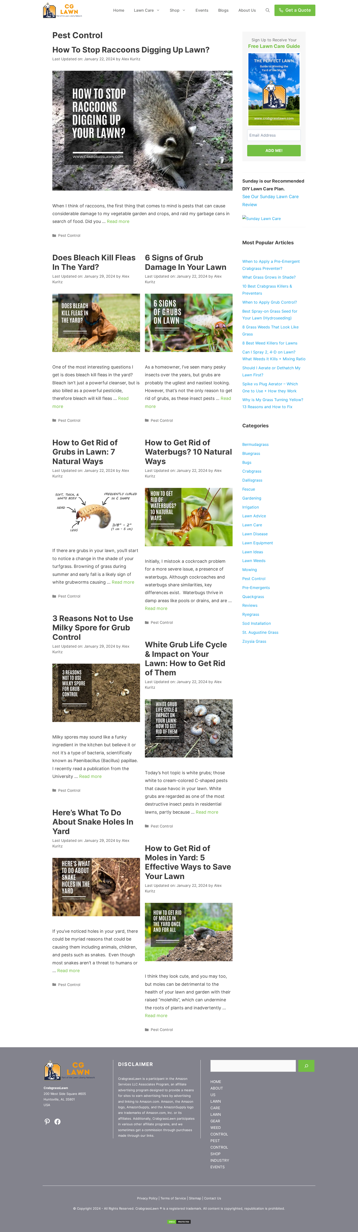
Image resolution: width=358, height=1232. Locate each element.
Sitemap (195, 1198)
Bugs (246, 462)
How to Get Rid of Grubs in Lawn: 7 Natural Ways (85, 452)
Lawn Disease (255, 533)
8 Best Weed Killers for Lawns (269, 343)
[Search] (306, 1066)
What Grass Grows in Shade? (269, 277)
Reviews (249, 605)
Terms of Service (173, 1198)
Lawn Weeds (253, 560)
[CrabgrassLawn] (62, 10)
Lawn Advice (254, 515)
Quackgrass (253, 596)
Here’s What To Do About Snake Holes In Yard (92, 822)
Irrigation (250, 507)
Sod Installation (256, 623)
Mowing (249, 569)
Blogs (223, 10)
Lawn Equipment (257, 542)
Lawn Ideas (252, 551)
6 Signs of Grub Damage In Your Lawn (185, 262)
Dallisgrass (252, 480)
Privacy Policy (147, 1198)
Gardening (251, 498)
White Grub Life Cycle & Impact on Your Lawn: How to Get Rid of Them (186, 658)
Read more (118, 221)
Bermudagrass (255, 444)
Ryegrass (250, 614)
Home (118, 10)
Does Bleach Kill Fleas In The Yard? (94, 262)
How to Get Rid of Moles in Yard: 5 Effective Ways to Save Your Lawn (188, 862)
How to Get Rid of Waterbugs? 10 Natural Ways (188, 452)
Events (202, 10)
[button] (267, 10)
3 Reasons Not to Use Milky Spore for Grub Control (92, 628)
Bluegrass (251, 453)
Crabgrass (251, 471)
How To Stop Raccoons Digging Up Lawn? (131, 49)
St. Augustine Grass (260, 632)
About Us (247, 10)
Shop (174, 10)
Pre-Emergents (256, 587)
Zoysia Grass (254, 641)
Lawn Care (144, 10)
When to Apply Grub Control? (269, 302)
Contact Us (212, 1198)
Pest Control (69, 235)
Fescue (248, 489)
